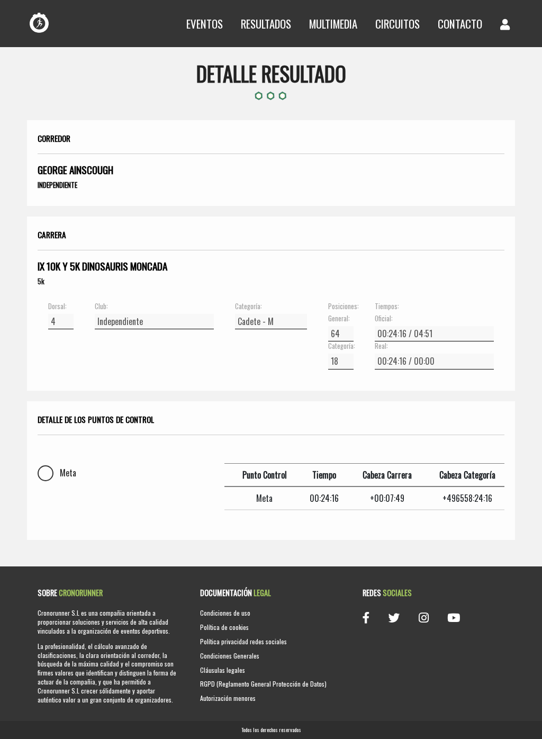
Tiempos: (387, 306)
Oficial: (384, 318)
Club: (101, 306)
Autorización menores (228, 697)
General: (339, 318)
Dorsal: (57, 306)
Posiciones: (341, 306)
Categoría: (248, 306)
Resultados (266, 23)
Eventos (204, 23)
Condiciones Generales (229, 655)
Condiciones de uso (225, 612)
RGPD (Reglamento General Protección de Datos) (263, 683)
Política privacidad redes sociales (243, 641)
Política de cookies (224, 627)
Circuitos (397, 23)
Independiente (57, 184)
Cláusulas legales (222, 669)
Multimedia (333, 23)
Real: (381, 346)
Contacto (460, 23)
